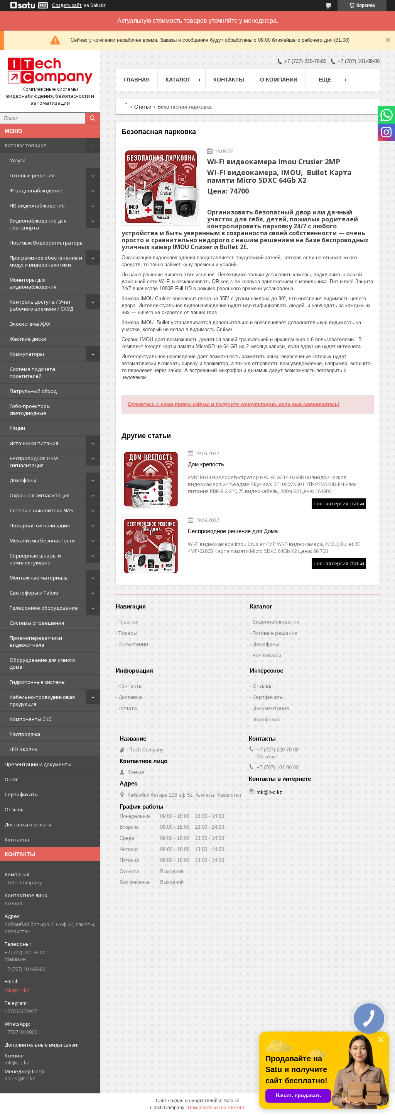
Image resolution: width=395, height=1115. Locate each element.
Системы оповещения (37, 622)
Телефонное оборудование (44, 607)
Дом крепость (206, 464)
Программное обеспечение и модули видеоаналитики (46, 261)
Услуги (17, 160)
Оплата (127, 708)
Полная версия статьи (339, 503)
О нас (11, 779)
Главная (136, 79)
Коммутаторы (27, 353)
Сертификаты (22, 794)
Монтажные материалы (39, 577)
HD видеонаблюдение (37, 205)
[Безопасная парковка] (160, 187)
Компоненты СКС (31, 719)
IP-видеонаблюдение (36, 190)
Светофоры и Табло (34, 592)
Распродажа (25, 734)
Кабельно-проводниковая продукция (42, 700)
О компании (278, 79)
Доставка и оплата (28, 824)
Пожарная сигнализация (40, 525)
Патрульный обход (33, 391)
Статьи (143, 107)
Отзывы (15, 809)
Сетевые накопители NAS (41, 510)
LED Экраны (24, 749)
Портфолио (266, 719)
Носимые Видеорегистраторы (47, 242)
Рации (17, 428)
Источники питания (34, 443)
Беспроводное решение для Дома (233, 531)
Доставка (130, 696)
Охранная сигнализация (39, 495)
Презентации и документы (38, 764)
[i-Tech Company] (50, 71)
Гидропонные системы (38, 681)
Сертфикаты (268, 696)
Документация (271, 708)
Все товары (267, 655)
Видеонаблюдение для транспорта (38, 224)
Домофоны (23, 480)
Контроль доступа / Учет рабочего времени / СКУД (41, 305)
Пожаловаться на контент (216, 1107)
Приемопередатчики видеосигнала (36, 641)
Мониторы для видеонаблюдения (33, 283)
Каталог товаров (26, 145)
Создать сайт (67, 5)
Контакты (17, 839)
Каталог (178, 79)
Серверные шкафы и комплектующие (35, 559)
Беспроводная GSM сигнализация (34, 462)
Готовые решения (32, 175)
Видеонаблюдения (276, 621)
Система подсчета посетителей (32, 372)
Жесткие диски (28, 338)
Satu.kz (231, 1100)
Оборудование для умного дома (42, 663)
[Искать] (92, 118)
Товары (127, 632)
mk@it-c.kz (17, 990)
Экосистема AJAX (30, 323)
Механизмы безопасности (42, 540)
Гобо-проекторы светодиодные (30, 409)
